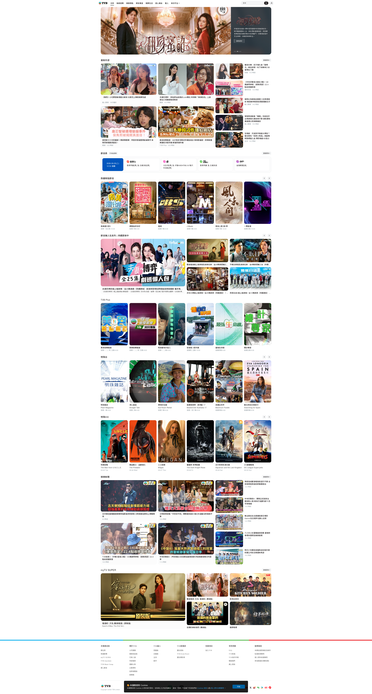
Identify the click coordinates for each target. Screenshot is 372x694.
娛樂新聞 (105, 476)
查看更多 (266, 60)
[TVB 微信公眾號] (258, 687)
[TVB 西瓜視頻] (270, 687)
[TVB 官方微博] (254, 687)
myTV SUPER (108, 570)
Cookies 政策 (202, 688)
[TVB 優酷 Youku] (262, 687)
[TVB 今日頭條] (266, 687)
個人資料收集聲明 (217, 688)
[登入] (272, 3)
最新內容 (105, 60)
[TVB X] (250, 687)
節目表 (104, 153)
